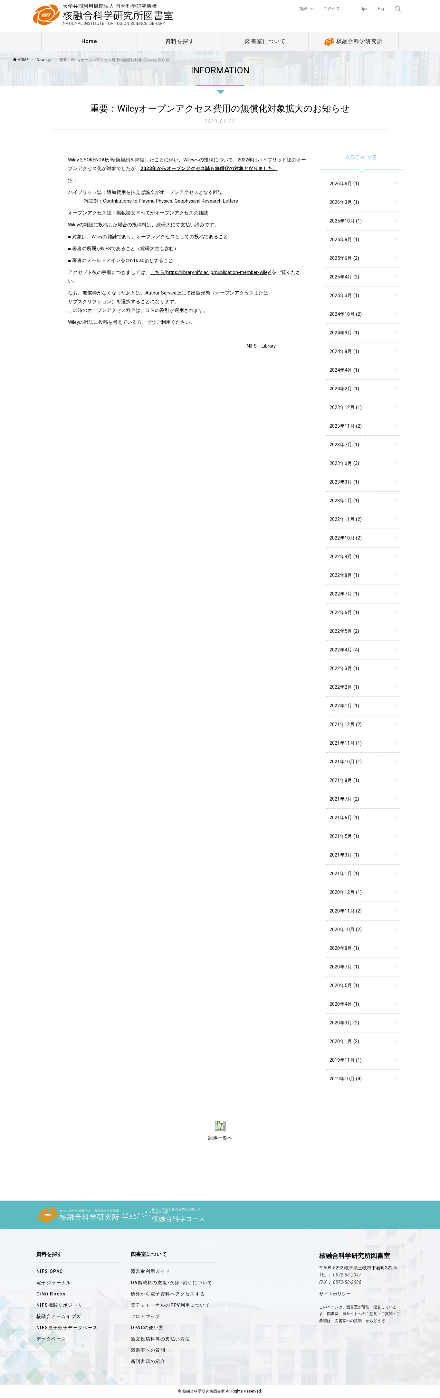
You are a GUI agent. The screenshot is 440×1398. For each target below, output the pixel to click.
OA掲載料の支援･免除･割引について (172, 1282)
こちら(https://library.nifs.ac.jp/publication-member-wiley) (211, 272)
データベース (51, 1338)
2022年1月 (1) (344, 706)
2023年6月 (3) (344, 463)
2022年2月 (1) (344, 687)
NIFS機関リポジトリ (59, 1305)
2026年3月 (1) (344, 202)
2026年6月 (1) (344, 183)
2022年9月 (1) (344, 556)
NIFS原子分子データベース (67, 1327)
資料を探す (179, 41)
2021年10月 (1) (346, 762)
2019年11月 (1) (346, 1060)
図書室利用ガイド (150, 1271)
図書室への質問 (148, 1350)
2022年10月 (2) (346, 538)
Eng (381, 8)
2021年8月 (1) (344, 780)
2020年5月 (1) (344, 985)
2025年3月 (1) (344, 295)
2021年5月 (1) (344, 836)
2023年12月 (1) (346, 407)
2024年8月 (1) (344, 351)
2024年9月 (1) (344, 333)
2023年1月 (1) (344, 501)
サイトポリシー (335, 1293)
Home (89, 41)
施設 (304, 8)
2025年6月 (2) (344, 258)
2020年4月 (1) (344, 1004)
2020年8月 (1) (344, 948)
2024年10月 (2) (346, 314)
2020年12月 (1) (346, 892)
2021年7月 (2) (344, 799)
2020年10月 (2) (346, 929)
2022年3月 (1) (344, 668)
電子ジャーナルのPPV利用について (170, 1305)
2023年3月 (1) (344, 482)
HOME (23, 60)
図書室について (265, 41)
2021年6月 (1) (344, 818)
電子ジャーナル (53, 1282)
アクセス (331, 8)
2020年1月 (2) (344, 1041)
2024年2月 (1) (344, 389)
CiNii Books (51, 1293)
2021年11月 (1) (346, 743)
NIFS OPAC (49, 1271)
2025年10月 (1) (346, 221)
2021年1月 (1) (344, 873)
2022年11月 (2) (346, 519)
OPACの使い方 (147, 1327)
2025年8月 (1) (344, 239)
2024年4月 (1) (344, 370)
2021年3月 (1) (344, 855)
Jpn (364, 8)
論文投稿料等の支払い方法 (160, 1338)
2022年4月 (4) (344, 650)
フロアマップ (145, 1316)
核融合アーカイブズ (58, 1316)
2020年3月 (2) (344, 1023)
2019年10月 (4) (346, 1079)
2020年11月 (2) (346, 911)
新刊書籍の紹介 (148, 1361)
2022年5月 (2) (344, 631)
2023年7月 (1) (344, 445)
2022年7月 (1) (344, 594)
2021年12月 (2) (346, 724)
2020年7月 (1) (344, 967)
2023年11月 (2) (346, 426)
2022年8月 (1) (344, 575)
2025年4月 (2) (344, 277)
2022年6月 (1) (344, 612)
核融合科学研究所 (359, 41)
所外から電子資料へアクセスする (168, 1293)
